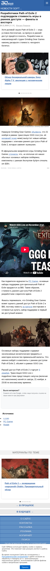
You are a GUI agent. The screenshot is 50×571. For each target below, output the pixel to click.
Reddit (6, 424)
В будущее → (25, 511)
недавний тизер (9, 138)
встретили (28, 306)
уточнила (13, 154)
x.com (6, 418)
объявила (36, 132)
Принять (25, 567)
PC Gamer (33, 281)
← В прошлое (25, 505)
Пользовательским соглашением (15, 557)
